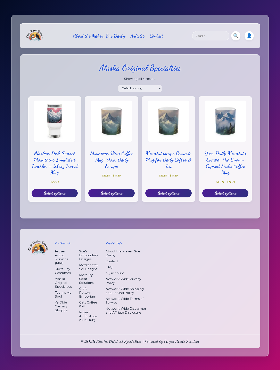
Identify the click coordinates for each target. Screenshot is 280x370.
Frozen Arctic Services (181, 341)
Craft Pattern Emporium (87, 292)
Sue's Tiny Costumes (63, 271)
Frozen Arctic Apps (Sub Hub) (88, 316)
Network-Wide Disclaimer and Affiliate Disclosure (126, 310)
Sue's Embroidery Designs (88, 255)
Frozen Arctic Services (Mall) (61, 257)
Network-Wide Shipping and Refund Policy (125, 290)
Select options (54, 193)
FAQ (109, 267)
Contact (156, 36)
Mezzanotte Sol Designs (88, 267)
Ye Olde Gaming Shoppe (61, 306)
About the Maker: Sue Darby (99, 36)
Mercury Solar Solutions (86, 278)
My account (115, 273)
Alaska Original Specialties (63, 282)
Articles (137, 36)
